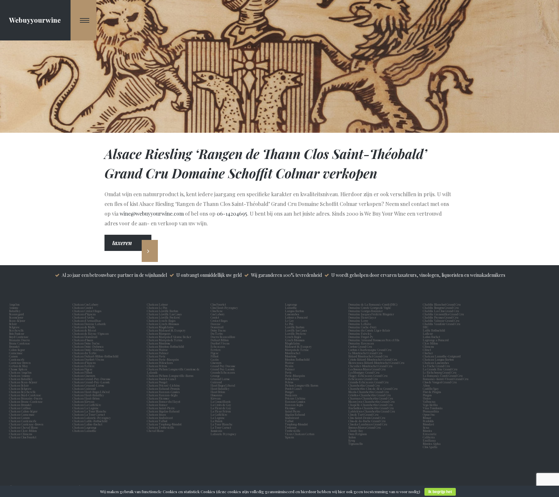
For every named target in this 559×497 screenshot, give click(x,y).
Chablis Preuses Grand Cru (440, 317)
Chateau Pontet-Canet (161, 379)
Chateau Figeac (82, 369)
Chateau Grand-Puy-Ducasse (91, 379)
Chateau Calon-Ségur (23, 411)
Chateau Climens (20, 434)
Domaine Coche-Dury (363, 327)
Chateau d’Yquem (84, 314)
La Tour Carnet (221, 427)
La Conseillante (221, 401)
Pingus (427, 395)
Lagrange (292, 304)
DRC (426, 327)
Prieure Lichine (296, 398)
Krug (351, 440)
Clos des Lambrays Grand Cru (367, 424)
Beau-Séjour (17, 320)
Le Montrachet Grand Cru (365, 353)
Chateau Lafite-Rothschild (89, 421)
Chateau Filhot (82, 372)
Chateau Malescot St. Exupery (166, 330)
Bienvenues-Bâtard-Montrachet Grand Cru (376, 363)
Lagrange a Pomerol (436, 340)
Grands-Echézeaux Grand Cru (368, 382)
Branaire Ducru (20, 340)
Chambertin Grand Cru (364, 385)
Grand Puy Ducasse (224, 366)
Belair (13, 324)
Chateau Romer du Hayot (163, 401)
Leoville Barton (295, 327)
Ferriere (216, 350)
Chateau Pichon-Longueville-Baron (170, 376)
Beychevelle (17, 330)
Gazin (215, 359)
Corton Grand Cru (360, 346)
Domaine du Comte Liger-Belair (369, 330)
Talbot (290, 421)
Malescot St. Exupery (299, 346)
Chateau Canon (19, 418)
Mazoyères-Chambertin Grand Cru (371, 401)
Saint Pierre (293, 411)
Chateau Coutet (82, 308)
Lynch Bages (293, 337)
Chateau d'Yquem (84, 363)
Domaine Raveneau (361, 343)
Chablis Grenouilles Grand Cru (443, 314)
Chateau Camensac (22, 414)
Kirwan (216, 398)
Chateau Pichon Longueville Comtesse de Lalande (173, 370)
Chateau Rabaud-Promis (163, 388)
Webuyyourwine (35, 19)
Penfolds (428, 421)
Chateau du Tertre (84, 353)
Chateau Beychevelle (22, 392)
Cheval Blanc (155, 431)
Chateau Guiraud (84, 388)
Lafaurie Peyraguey (224, 434)
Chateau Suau (156, 414)
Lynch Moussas (295, 340)
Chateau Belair (19, 385)
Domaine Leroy (358, 320)
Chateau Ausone (19, 376)
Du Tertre (218, 333)
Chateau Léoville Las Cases (164, 314)
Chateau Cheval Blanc (23, 427)
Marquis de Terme (297, 350)
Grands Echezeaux (223, 372)
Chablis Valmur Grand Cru (441, 320)
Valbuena (430, 401)
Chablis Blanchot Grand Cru (442, 304)
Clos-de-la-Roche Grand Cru (367, 421)
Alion (427, 385)
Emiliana (429, 440)
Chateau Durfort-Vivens (88, 359)
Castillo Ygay (431, 388)
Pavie (288, 372)
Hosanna (217, 395)
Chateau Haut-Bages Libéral (91, 392)
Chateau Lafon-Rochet (87, 424)
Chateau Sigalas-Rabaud (163, 411)
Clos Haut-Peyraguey (224, 308)
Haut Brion (218, 392)
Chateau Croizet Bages (86, 311)
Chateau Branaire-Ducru (25, 398)
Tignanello (355, 444)
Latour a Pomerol (297, 317)
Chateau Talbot (157, 421)
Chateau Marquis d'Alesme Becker (169, 337)
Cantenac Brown (20, 363)
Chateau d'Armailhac (86, 320)
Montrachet (293, 353)
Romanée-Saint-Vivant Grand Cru (445, 379)
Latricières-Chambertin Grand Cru (371, 411)
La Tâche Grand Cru (436, 366)
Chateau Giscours (83, 376)
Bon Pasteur (17, 333)
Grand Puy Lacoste (223, 369)
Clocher (428, 353)
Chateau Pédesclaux (160, 363)
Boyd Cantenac (19, 337)
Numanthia (431, 411)
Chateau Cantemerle (23, 421)
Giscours (217, 363)
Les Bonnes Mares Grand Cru (367, 369)
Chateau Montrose (158, 343)
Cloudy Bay (355, 431)
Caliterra (429, 437)
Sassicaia (217, 431)
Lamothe (291, 308)
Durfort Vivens (221, 343)
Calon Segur (17, 350)
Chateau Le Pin (158, 308)
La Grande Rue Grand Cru (440, 369)
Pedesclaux (293, 379)
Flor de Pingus (432, 392)
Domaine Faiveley (360, 333)
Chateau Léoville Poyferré (163, 317)
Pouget (290, 392)
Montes (427, 431)
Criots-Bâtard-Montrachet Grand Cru (372, 359)
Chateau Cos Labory (85, 304)
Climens (429, 346)
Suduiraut (292, 418)
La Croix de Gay (222, 405)
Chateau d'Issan (82, 340)
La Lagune (218, 418)
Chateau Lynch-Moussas (163, 324)
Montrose (291, 356)
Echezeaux (218, 346)
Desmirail (218, 327)
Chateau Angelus (20, 372)
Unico (427, 398)
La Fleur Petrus (221, 411)
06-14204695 (232, 213)
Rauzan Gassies (295, 401)
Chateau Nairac (157, 350)
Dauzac (216, 324)
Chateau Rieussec (158, 398)
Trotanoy (291, 427)
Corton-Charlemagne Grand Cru (369, 350)
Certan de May (19, 366)
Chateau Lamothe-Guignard (442, 356)
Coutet (215, 317)
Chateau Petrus (157, 366)
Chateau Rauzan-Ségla (162, 395)
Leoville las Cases (296, 330)
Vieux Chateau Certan (300, 434)
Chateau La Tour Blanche (89, 411)
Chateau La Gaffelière (86, 405)
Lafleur (428, 333)
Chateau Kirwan (83, 401)
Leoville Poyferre (295, 333)
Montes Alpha (432, 444)
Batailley (15, 311)
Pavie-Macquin (295, 376)
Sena (426, 427)
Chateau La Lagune (85, 408)
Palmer (290, 369)
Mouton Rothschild (298, 359)
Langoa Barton (295, 311)
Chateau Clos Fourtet (22, 437)
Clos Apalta (430, 447)
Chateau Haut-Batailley (88, 395)
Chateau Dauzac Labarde (89, 324)
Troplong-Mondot (296, 424)
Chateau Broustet (20, 405)
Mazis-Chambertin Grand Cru (368, 392)
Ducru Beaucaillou (223, 337)
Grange (216, 376)
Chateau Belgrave (20, 388)
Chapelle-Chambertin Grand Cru (370, 405)
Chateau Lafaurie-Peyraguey (91, 418)
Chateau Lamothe (84, 431)
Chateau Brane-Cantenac (26, 401)
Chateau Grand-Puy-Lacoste (91, 382)
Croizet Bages (220, 320)
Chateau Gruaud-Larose (88, 385)
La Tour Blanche (222, 424)
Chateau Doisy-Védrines (88, 350)
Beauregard (17, 314)
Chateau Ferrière (83, 366)
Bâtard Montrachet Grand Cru (368, 356)
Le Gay (290, 320)
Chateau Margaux (159, 333)
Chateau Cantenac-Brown (26, 424)
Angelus (14, 304)
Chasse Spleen (18, 369)
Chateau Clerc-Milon (23, 431)
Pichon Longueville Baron (302, 385)
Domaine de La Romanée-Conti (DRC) (372, 304)
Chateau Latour (157, 304)
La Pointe (217, 421)
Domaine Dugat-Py (361, 337)
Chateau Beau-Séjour (23, 382)
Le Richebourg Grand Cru (439, 372)
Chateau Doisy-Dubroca (88, 346)
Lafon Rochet (431, 337)
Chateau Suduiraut (160, 418)
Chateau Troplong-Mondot (164, 424)
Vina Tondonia (433, 408)
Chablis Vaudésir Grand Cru (441, 324)
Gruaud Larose (221, 379)
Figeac (215, 353)
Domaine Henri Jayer (362, 317)
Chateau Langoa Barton (438, 359)
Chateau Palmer (158, 353)
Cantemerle (17, 359)
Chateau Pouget (157, 382)
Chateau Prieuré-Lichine (163, 385)
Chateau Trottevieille (160, 427)
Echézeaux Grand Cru (363, 379)
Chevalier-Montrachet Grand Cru (370, 366)
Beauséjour (16, 317)
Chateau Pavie (156, 356)
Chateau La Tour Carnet (88, 414)
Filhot (214, 356)
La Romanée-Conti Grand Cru (443, 376)
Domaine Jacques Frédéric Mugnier (371, 314)
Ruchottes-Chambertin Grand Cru (371, 408)
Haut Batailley (221, 388)
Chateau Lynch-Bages (161, 320)
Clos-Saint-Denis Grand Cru (366, 418)
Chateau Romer (157, 405)
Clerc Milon (431, 343)
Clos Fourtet (218, 304)
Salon (352, 437)
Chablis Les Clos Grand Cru (441, 311)
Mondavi (429, 424)
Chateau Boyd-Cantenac (25, 395)
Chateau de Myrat (84, 330)
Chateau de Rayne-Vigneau (90, 333)
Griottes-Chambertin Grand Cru (369, 395)
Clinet (427, 350)
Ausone (13, 308)
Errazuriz (429, 434)
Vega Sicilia (431, 405)
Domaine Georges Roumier (365, 311)
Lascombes (292, 314)
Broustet (15, 346)
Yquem (289, 437)
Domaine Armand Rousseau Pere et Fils (373, 340)
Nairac (290, 363)
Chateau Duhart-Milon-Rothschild (95, 356)
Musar (428, 418)
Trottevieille (293, 431)
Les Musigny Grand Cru (363, 372)
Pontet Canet (294, 388)
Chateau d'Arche (83, 317)
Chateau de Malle (83, 327)
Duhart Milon (220, 340)
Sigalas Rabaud (295, 414)
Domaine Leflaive (359, 324)
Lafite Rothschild (434, 330)
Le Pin (290, 324)
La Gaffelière (219, 414)
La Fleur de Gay (222, 408)
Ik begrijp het (440, 492)
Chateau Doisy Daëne (86, 343)
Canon (13, 356)
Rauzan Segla (294, 405)
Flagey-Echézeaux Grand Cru (368, 376)
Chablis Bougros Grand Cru (441, 308)
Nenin (289, 366)
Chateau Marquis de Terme (165, 340)
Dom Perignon (357, 434)
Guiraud (217, 382)
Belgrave (15, 327)
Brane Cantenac (20, 343)
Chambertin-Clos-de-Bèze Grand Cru (373, 388)
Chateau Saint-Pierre (161, 408)
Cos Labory (218, 314)
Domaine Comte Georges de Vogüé (369, 308)
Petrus (289, 382)
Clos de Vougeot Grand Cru (440, 382)
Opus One (429, 414)
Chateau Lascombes (436, 363)
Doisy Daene (219, 330)
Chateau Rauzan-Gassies (163, 392)
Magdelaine (292, 343)
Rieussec (291, 408)
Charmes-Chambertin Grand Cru (370, 398)
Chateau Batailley (21, 379)
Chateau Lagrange (84, 427)
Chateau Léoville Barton (162, 311)
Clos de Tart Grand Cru (363, 414)
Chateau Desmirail (84, 337)
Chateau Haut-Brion (86, 398)
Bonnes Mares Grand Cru (364, 427)
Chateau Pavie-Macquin (163, 359)
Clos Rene (217, 311)
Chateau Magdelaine (160, 327)
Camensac (16, 353)
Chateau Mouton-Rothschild (165, 346)
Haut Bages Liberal (223, 385)
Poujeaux (292, 395)
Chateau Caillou (20, 408)
